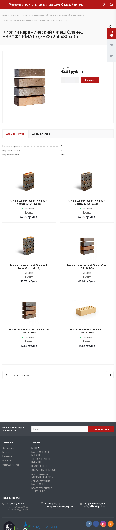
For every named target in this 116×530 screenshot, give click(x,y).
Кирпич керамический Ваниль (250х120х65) (87, 331)
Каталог (35, 442)
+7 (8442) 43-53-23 (17, 503)
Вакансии (7, 456)
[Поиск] (111, 4)
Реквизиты (7, 460)
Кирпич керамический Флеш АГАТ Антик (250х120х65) (29, 267)
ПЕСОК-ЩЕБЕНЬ (39, 466)
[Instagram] (103, 524)
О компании (8, 448)
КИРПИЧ (35, 448)
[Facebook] (96, 524)
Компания (7, 442)
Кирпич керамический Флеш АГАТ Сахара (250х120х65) (29, 202)
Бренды (6, 452)
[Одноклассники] (111, 524)
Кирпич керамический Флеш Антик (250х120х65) (29, 331)
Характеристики (15, 133)
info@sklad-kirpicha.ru (95, 506)
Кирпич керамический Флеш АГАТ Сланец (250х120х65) (87, 202)
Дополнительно (41, 133)
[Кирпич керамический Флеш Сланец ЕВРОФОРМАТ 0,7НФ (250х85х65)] (31, 86)
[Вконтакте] (89, 524)
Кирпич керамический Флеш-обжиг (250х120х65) (87, 267)
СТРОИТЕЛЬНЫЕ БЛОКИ (43, 470)
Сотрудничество (10, 465)
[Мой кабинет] (103, 4)
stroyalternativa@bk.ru (95, 503)
